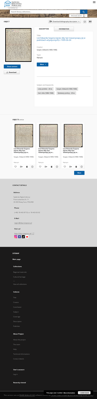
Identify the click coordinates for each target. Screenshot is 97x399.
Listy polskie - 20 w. (45, 89)
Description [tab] (44, 29)
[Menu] (94, 2)
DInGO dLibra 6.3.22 (27, 395)
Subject (16, 312)
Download (12, 72)
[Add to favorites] (84, 21)
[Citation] (90, 21)
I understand (84, 393)
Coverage (16, 317)
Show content (12, 66)
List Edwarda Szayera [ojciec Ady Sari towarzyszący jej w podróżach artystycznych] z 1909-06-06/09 (48, 150)
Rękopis (40, 57)
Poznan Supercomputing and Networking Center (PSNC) (72, 395)
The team (16, 344)
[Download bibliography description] (21, 166)
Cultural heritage (19, 277)
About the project (19, 340)
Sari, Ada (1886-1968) (45, 93)
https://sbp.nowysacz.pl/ (23, 233)
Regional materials (20, 272)
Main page (16, 259)
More (79, 173)
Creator (16, 302)
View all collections (20, 284)
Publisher (16, 326)
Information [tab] (64, 29)
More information (69, 393)
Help (15, 349)
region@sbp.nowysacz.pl (23, 223)
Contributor (17, 307)
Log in (15, 374)
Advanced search (76, 15)
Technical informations (21, 354)
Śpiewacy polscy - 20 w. (66, 93)
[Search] (83, 12)
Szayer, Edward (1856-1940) (47, 50)
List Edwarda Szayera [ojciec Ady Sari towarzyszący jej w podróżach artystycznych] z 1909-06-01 (23, 150)
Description (17, 321)
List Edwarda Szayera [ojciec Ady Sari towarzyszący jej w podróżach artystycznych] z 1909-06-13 (72, 150)
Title (14, 297)
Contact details (18, 359)
